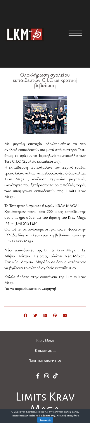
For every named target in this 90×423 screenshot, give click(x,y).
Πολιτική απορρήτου (45, 361)
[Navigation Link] (75, 33)
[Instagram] (46, 376)
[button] (25, 315)
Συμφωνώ (45, 420)
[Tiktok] (55, 376)
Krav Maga (45, 341)
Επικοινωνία (45, 351)
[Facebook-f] (37, 376)
